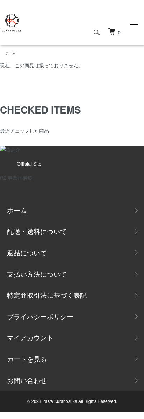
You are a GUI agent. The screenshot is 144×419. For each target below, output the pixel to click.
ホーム (10, 52)
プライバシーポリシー (40, 316)
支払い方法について (37, 274)
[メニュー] (133, 22)
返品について (27, 252)
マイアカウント (30, 337)
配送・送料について (37, 231)
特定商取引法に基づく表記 (47, 295)
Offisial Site (29, 163)
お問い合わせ (27, 380)
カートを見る (27, 358)
